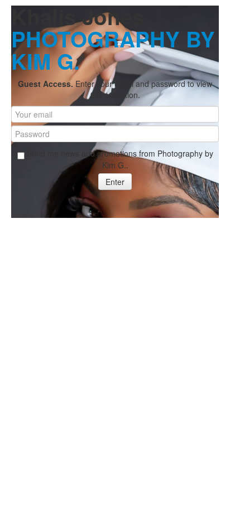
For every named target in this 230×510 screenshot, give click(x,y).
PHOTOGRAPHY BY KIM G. (113, 49)
